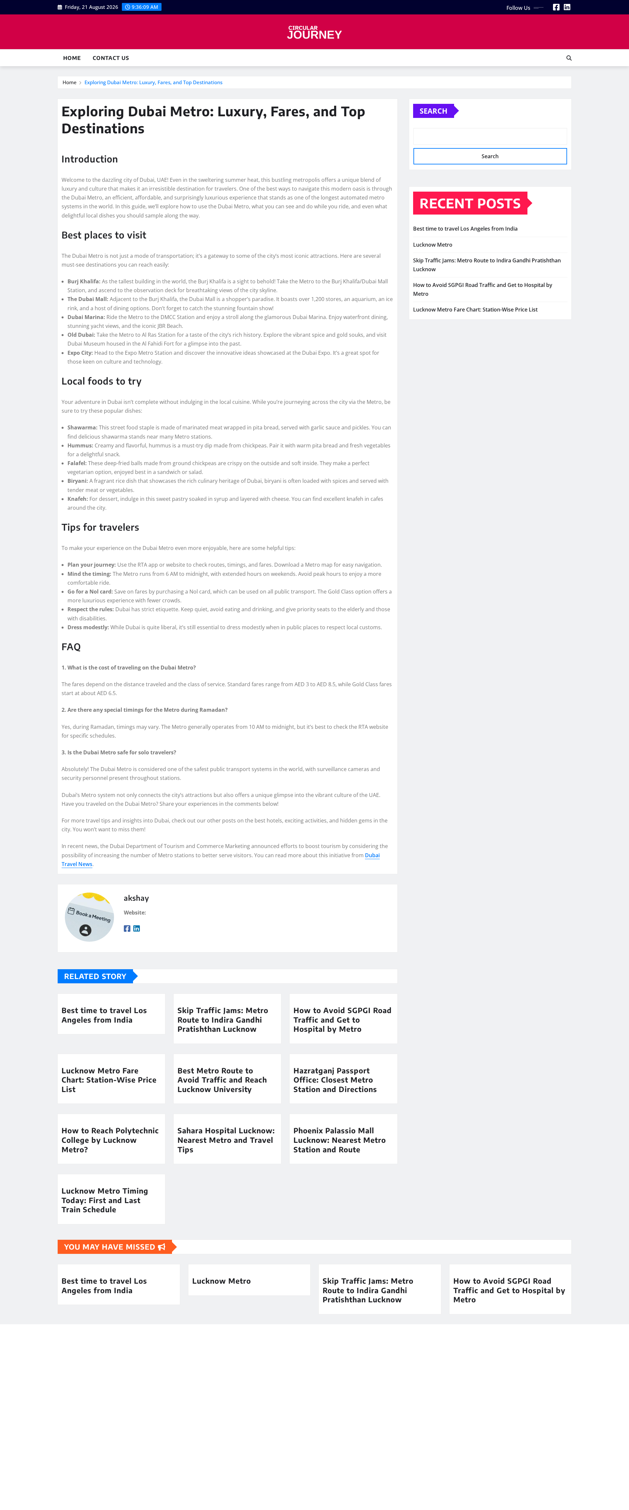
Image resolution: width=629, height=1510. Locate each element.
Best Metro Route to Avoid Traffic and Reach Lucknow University (222, 1080)
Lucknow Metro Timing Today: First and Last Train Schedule (105, 1200)
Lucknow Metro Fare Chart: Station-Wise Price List (109, 1080)
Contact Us (111, 58)
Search (434, 111)
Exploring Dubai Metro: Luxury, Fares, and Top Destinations (153, 82)
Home (72, 58)
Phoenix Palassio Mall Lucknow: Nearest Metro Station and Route (340, 1140)
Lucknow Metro (432, 244)
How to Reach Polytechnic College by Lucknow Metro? (110, 1140)
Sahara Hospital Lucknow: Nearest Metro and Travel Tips (226, 1140)
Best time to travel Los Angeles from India (104, 1015)
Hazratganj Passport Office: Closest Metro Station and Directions (335, 1080)
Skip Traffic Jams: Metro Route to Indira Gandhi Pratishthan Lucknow (223, 1019)
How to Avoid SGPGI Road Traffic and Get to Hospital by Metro (343, 1019)
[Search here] (569, 58)
